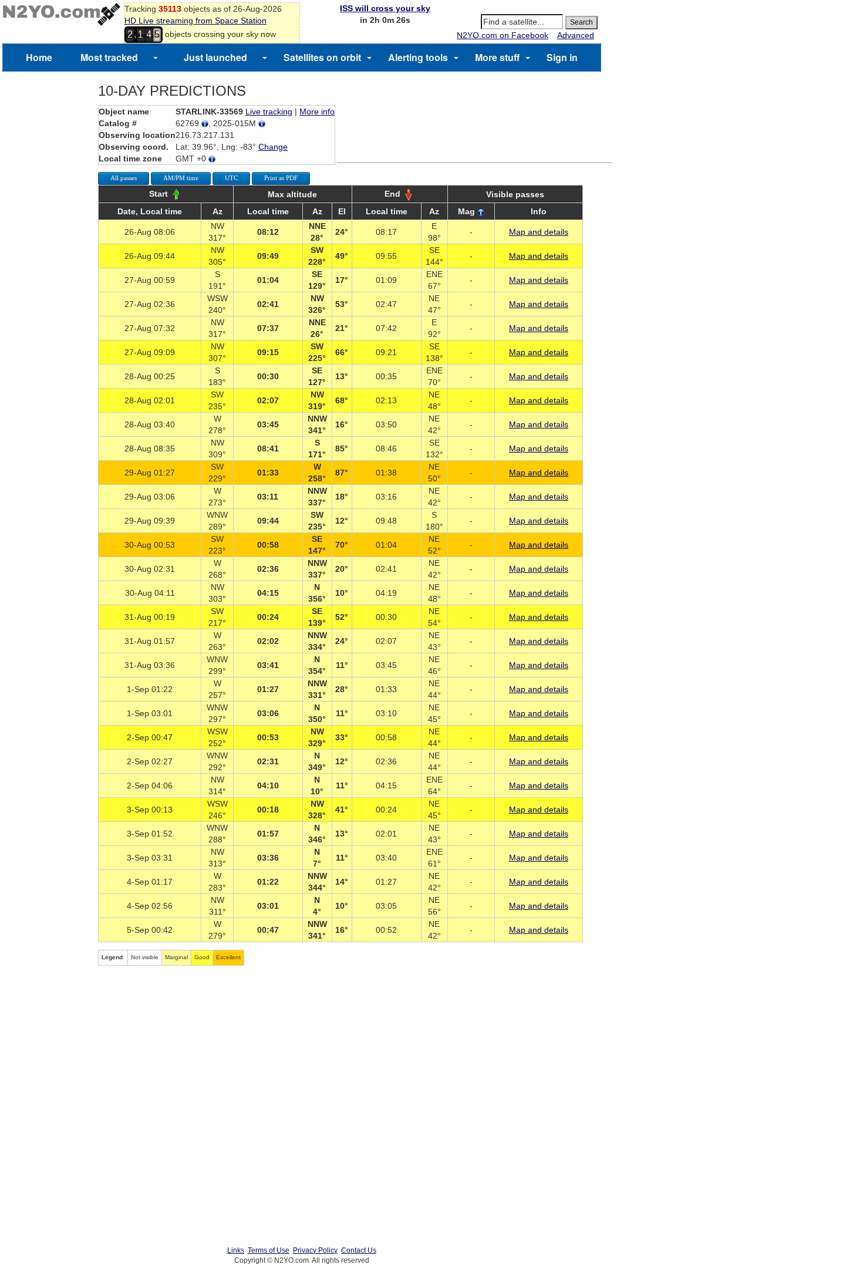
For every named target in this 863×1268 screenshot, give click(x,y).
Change (273, 146)
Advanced (575, 35)
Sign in (562, 57)
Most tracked (109, 57)
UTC (231, 177)
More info (317, 111)
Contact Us (358, 1250)
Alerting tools (418, 57)
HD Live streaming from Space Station (195, 20)
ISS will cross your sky (385, 8)
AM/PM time (180, 177)
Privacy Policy (315, 1250)
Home (39, 57)
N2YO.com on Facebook (502, 35)
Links (235, 1250)
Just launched (215, 57)
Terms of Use (268, 1250)
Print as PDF (281, 177)
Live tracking (268, 111)
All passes (123, 177)
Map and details (538, 232)
